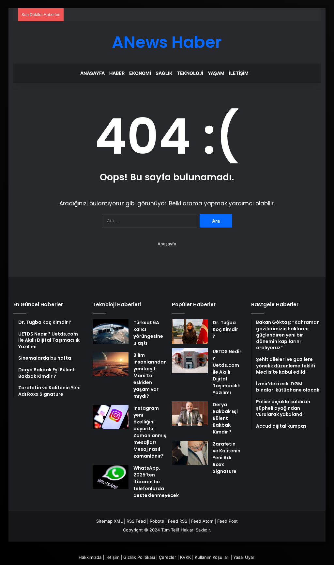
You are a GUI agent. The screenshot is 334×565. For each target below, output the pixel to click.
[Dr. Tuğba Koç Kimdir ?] (190, 331)
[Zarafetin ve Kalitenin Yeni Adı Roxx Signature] (190, 453)
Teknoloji (190, 73)
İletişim (239, 73)
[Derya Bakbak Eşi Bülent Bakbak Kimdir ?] (190, 413)
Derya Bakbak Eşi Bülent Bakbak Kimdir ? (225, 418)
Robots (157, 521)
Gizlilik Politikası (139, 557)
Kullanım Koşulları (212, 557)
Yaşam (216, 73)
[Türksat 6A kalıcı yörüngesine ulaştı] (111, 331)
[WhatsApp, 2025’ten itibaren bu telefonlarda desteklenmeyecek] (111, 477)
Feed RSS (177, 521)
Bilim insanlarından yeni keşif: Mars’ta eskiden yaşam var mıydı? (150, 375)
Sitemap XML (109, 521)
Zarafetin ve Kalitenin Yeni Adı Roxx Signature (226, 458)
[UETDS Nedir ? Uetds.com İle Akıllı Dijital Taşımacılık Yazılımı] (190, 360)
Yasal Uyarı (244, 557)
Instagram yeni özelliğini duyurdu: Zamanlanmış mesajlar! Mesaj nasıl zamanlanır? (149, 432)
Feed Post (227, 521)
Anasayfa (92, 73)
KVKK (185, 557)
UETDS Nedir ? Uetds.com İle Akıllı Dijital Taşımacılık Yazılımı (227, 372)
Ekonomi (140, 73)
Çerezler (167, 557)
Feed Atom (202, 521)
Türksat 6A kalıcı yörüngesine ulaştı (148, 332)
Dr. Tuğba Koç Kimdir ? (225, 329)
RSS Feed (136, 521)
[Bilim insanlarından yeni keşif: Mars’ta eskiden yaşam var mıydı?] (111, 364)
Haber (117, 73)
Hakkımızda (90, 557)
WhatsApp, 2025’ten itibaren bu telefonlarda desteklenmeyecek (156, 482)
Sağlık (164, 73)
